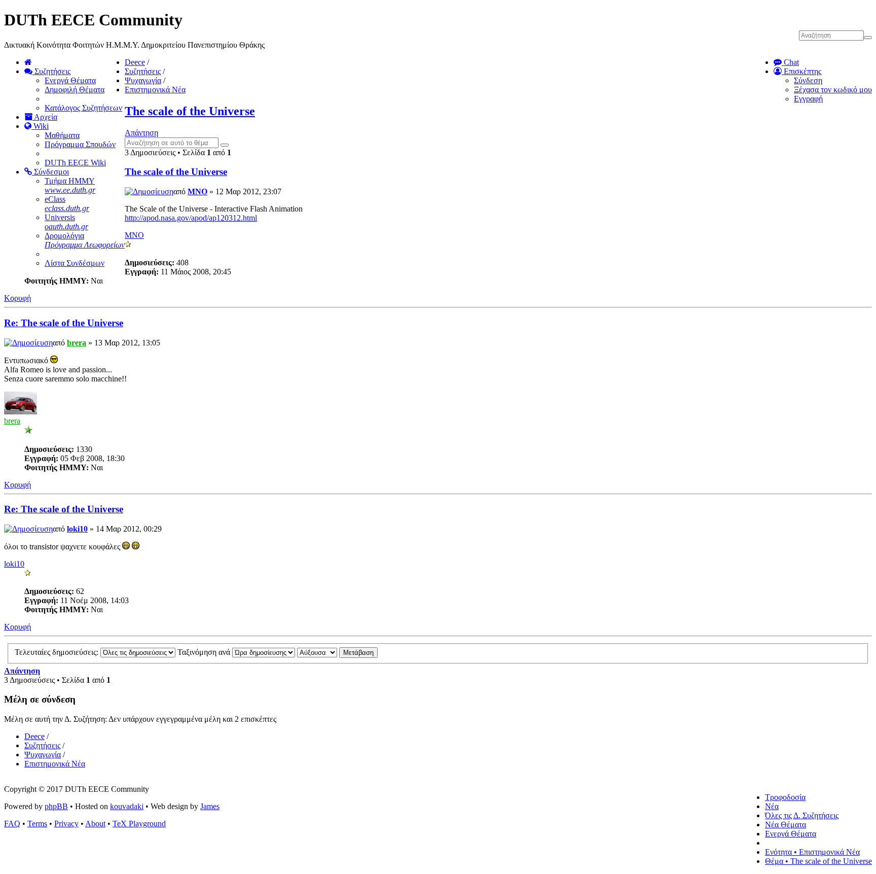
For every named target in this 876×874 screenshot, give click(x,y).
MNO (197, 191)
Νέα (772, 806)
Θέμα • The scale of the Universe (818, 861)
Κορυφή (17, 298)
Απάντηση (141, 132)
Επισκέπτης (801, 71)
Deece (135, 62)
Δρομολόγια (85, 240)
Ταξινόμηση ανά (204, 652)
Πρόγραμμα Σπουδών (80, 144)
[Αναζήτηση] (225, 145)
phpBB (56, 806)
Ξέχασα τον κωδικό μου (833, 89)
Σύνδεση (808, 80)
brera (76, 342)
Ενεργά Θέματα (70, 80)
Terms (37, 823)
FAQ (12, 823)
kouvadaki (126, 806)
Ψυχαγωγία (143, 80)
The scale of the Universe (190, 111)
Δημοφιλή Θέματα (74, 89)
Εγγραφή (808, 98)
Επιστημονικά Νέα (155, 89)
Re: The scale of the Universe (63, 323)
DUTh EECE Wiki (75, 162)
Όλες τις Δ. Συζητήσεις (801, 815)
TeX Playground (139, 823)
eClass (67, 204)
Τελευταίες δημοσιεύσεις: (57, 652)
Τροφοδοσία (785, 797)
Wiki (40, 126)
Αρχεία (44, 117)
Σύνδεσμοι (50, 171)
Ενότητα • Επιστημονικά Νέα (812, 852)
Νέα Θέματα (785, 824)
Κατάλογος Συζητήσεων (83, 107)
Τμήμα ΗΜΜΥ (70, 185)
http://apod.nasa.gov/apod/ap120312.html (191, 218)
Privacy (66, 823)
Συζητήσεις (51, 71)
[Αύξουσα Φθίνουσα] (337, 652)
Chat (790, 62)
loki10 (77, 529)
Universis (66, 222)
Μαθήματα (62, 135)
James (210, 806)
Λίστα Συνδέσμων (74, 263)
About (95, 823)
